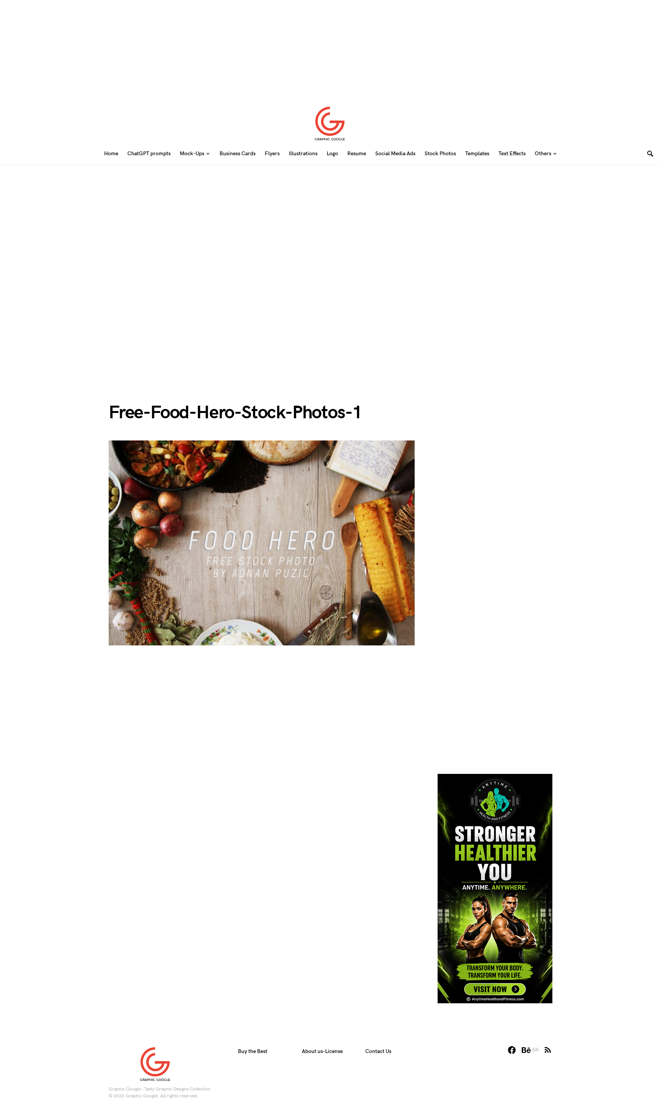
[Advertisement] (330, 48)
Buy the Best (252, 1051)
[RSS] (548, 1050)
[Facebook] (512, 1050)
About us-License (322, 1051)
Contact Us (378, 1051)
